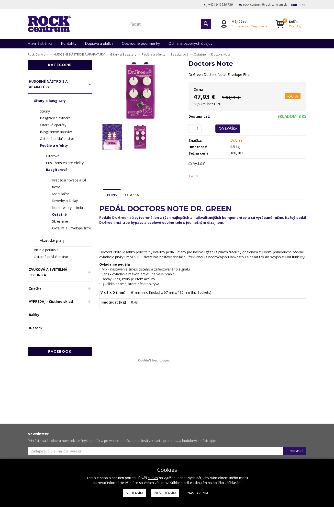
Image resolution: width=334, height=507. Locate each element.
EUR (294, 5)
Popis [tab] (112, 194)
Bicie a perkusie (46, 250)
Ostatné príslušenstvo (57, 138)
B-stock (36, 328)
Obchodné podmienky (141, 43)
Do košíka (228, 128)
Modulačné (61, 194)
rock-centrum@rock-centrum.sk (265, 4)
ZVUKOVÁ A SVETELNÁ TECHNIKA (48, 272)
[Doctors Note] (140, 91)
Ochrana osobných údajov (190, 43)
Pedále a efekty (54, 145)
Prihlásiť (294, 451)
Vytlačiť (198, 163)
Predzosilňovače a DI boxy (69, 183)
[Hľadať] (206, 24)
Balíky (34, 314)
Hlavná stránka (40, 43)
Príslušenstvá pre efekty (65, 162)
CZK (302, 5)
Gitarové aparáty (53, 125)
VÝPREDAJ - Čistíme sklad (51, 301)
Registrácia (259, 26)
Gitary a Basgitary (50, 100)
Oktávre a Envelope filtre (71, 228)
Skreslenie (60, 221)
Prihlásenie (240, 26)
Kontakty (69, 43)
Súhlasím (134, 493)
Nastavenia (197, 493)
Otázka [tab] (132, 194)
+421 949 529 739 (220, 4)
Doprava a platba (99, 43)
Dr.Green (237, 140)
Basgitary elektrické (55, 118)
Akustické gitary (52, 240)
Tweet (194, 175)
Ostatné (59, 214)
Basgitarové (56, 169)
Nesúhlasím (165, 493)
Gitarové (52, 156)
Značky (35, 288)
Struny (45, 111)
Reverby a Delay (65, 200)
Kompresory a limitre (68, 207)
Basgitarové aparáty (56, 131)
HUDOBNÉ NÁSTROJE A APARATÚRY (48, 84)
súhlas (153, 477)
